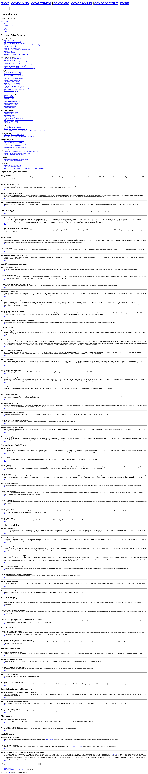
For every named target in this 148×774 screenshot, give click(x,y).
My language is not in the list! (12, 63)
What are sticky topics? (10, 104)
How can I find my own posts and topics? (15, 147)
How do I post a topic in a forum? (13, 72)
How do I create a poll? (10, 77)
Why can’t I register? (9, 52)
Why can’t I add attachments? (12, 83)
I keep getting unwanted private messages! (15, 129)
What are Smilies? (9, 98)
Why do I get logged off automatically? (14, 43)
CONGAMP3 (61, 3)
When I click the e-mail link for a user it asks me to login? (19, 68)
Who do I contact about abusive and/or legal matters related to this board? (24, 168)
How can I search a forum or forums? (14, 141)
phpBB (9, 772)
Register (6, 30)
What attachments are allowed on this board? (16, 159)
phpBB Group (49, 739)
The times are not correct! (11, 60)
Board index (7, 24)
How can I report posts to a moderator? (14, 86)
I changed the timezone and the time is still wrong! (17, 61)
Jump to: (4, 764)
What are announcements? (11, 103)
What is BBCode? (9, 95)
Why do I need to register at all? (12, 42)
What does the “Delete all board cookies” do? (16, 54)
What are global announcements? (13, 101)
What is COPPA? (9, 51)
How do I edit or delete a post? (12, 74)
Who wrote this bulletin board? (12, 165)
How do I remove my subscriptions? (14, 154)
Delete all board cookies (16, 769)
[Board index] (5, 9)
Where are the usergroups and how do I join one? (17, 117)
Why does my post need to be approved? (15, 89)
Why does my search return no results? (14, 142)
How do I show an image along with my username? (18, 65)
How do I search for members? (12, 145)
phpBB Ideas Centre (76, 746)
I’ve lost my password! (10, 46)
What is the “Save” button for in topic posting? (16, 88)
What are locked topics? (10, 106)
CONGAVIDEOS (41, 3)
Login (5, 31)
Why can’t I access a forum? (11, 81)
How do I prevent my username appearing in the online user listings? (22, 45)
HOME (5, 3)
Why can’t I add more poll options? (13, 78)
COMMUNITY (20, 3)
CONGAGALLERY (106, 3)
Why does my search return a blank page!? (15, 144)
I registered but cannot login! (12, 48)
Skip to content (5, 21)
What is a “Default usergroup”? (12, 121)
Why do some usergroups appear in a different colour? (18, 120)
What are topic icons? (10, 107)
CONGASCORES (81, 3)
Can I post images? (9, 100)
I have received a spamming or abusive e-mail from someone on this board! (24, 130)
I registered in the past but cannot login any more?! (17, 49)
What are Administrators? (11, 112)
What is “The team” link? (11, 123)
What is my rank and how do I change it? (15, 66)
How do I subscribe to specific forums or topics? (17, 153)
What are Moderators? (10, 113)
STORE (124, 3)
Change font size (8, 25)
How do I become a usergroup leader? (14, 118)
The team (6, 769)
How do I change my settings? (12, 58)
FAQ (5, 28)
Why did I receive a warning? (12, 84)
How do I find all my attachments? (13, 160)
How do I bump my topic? (11, 91)
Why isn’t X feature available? (12, 166)
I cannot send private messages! (12, 127)
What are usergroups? (10, 115)
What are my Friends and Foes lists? (14, 135)
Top (5, 180)
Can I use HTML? (9, 97)
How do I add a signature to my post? (14, 75)
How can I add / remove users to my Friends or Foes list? (19, 136)
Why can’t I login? (9, 40)
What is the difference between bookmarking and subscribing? (21, 151)
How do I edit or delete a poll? (12, 80)
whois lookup (116, 754)
